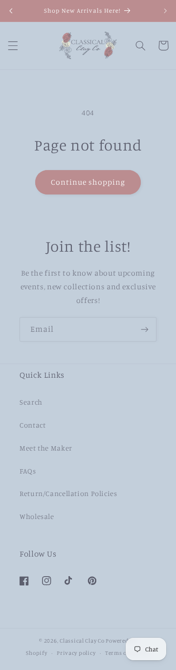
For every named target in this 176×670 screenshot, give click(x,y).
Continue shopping (88, 182)
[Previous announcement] (11, 11)
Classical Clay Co (82, 640)
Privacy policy (76, 652)
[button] (12, 45)
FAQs (28, 471)
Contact (32, 425)
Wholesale (37, 516)
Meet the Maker (46, 448)
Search (31, 402)
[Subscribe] (144, 329)
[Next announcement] (165, 11)
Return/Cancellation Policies (68, 493)
